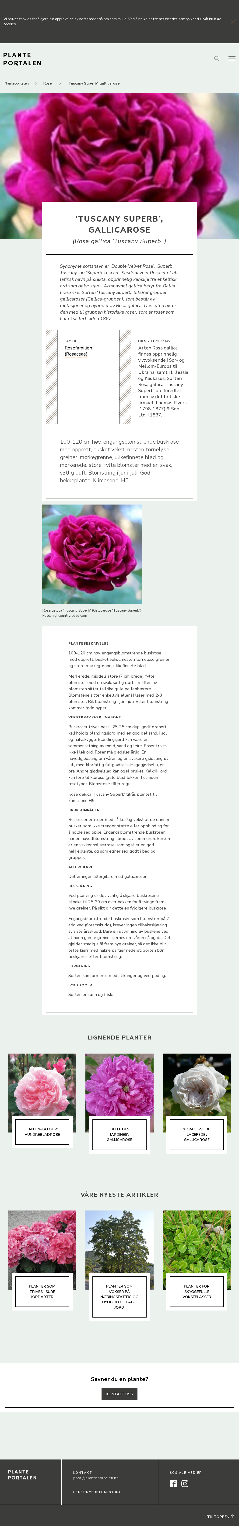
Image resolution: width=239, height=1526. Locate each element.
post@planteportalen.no (96, 1478)
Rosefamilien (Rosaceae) (78, 351)
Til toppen (218, 1516)
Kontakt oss (119, 1394)
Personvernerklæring (97, 1492)
